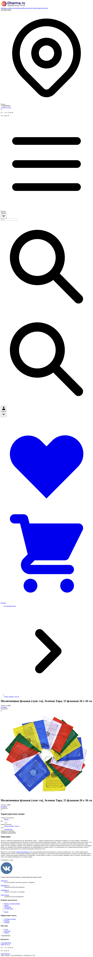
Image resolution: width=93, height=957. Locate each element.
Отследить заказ (6, 10)
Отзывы (38, 8)
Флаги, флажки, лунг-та (11, 696)
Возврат (6, 920)
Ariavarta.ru (4, 880)
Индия (6, 819)
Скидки (14, 8)
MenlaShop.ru (5, 885)
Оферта (6, 932)
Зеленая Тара (8, 829)
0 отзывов (4, 707)
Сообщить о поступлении (8, 832)
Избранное (7, 907)
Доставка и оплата (6, 8)
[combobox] (9, 220)
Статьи (33, 8)
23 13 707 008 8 (5, 944)
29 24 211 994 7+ (6, 107)
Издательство (27, 8)
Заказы (6, 905)
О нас (6, 929)
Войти (6, 912)
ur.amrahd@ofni (5, 954)
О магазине (44, 8)
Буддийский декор (10, 606)
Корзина (3, 603)
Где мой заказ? (8, 908)
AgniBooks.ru (5, 890)
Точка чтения (5, 895)
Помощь (7, 922)
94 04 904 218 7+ (6, 943)
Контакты (20, 8)
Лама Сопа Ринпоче (22, 852)
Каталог (3, 213)
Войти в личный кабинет (12, 903)
